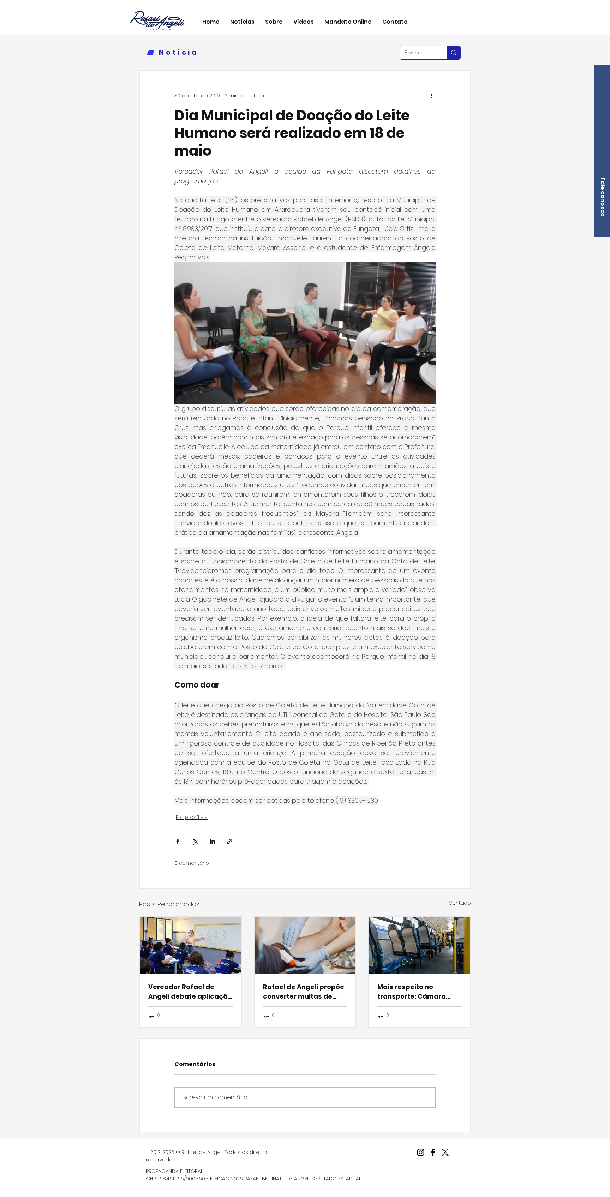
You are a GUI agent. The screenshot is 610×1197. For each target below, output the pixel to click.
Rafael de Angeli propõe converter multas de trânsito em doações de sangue (303, 991)
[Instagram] (420, 1152)
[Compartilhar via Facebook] (177, 841)
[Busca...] (453, 52)
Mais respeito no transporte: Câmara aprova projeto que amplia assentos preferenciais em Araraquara (411, 991)
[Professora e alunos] (190, 945)
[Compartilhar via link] (229, 841)
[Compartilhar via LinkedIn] (212, 841)
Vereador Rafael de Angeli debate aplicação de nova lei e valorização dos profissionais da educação (190, 991)
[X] (445, 1152)
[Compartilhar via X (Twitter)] (195, 841)
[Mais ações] (431, 96)
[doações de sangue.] (305, 945)
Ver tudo (460, 902)
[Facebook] (433, 1152)
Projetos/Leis (192, 817)
